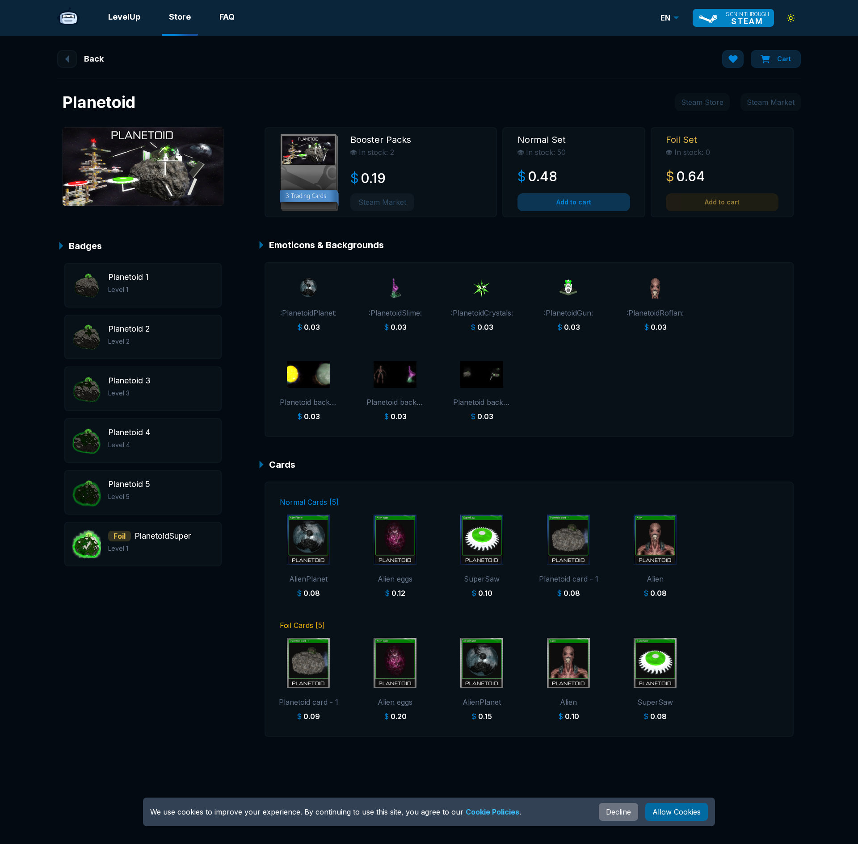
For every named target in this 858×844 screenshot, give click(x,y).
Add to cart (573, 202)
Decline (618, 811)
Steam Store (702, 102)
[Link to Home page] (68, 18)
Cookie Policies (492, 811)
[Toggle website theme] (791, 18)
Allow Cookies (676, 811)
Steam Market (771, 102)
